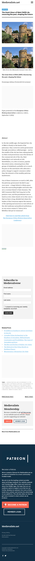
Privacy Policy (6, 533)
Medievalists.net (11, 2)
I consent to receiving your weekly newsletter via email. (15, 308)
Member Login (20, 421)
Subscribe (8, 313)
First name (7, 294)
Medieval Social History (25, 388)
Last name (7, 300)
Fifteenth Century (16, 384)
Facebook (3, 555)
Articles (4, 9)
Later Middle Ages (7, 387)
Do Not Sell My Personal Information (8, 536)
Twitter (5, 555)
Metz (20, 389)
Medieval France (19, 387)
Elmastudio (12, 550)
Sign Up (8, 421)
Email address (8, 288)
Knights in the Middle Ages (21, 385)
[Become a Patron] (15, 507)
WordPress (10, 549)
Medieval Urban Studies (10, 389)
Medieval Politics (10, 388)
